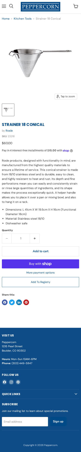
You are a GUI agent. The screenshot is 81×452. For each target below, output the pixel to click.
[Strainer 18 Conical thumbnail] (8, 110)
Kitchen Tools (23, 18)
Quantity (7, 230)
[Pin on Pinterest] (26, 302)
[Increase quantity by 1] (35, 238)
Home (6, 18)
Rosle (9, 131)
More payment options (40, 272)
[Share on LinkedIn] (19, 302)
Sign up (58, 421)
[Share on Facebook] (5, 302)
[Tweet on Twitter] (12, 302)
